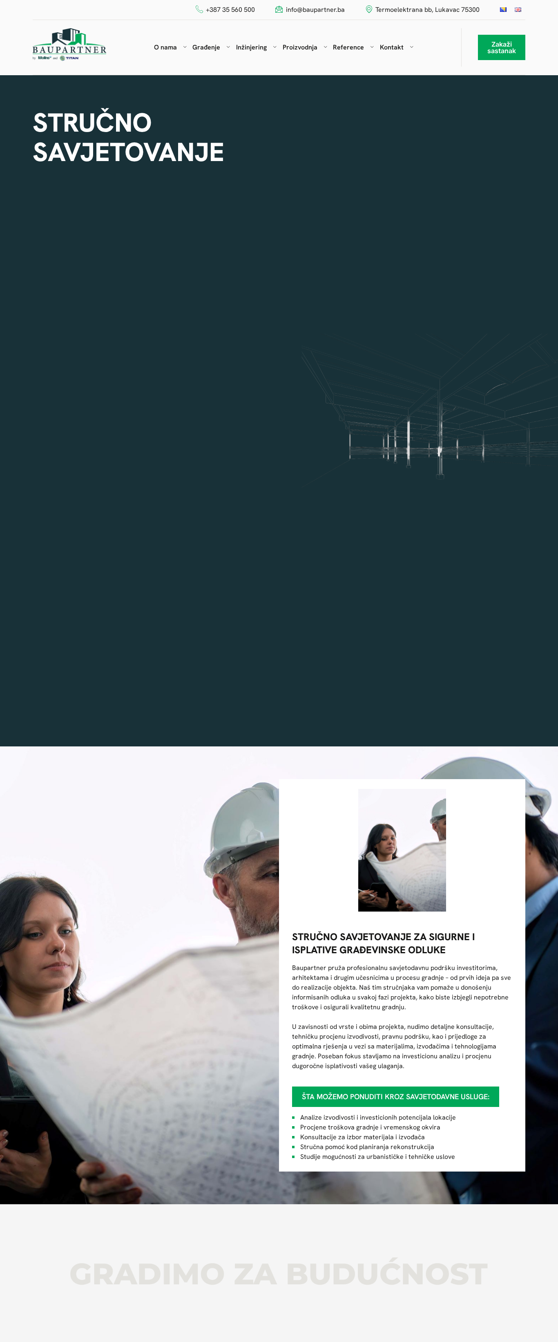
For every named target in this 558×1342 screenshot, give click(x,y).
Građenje (206, 47)
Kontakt (392, 47)
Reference (348, 47)
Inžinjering (251, 47)
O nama (165, 47)
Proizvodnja (300, 47)
